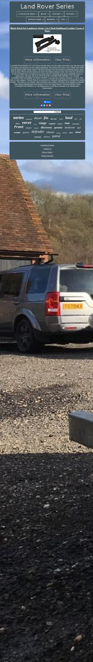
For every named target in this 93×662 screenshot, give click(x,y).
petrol (56, 136)
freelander (38, 137)
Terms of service (47, 156)
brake (35, 124)
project (29, 128)
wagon (61, 119)
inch (71, 133)
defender (38, 131)
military (47, 137)
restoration (75, 124)
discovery (46, 127)
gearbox (26, 132)
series (18, 118)
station (64, 133)
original (52, 124)
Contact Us (47, 149)
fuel (79, 128)
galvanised (29, 119)
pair (76, 119)
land (68, 118)
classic (36, 128)
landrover (70, 127)
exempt (17, 132)
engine (60, 124)
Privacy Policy (47, 152)
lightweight (54, 119)
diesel (38, 118)
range (42, 123)
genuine (58, 127)
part (81, 119)
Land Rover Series (47, 145)
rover (27, 122)
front (19, 127)
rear (67, 123)
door (18, 123)
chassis (50, 132)
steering (58, 133)
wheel (78, 132)
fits (46, 118)
